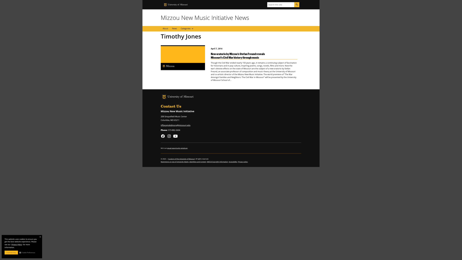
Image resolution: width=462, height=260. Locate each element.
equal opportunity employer (177, 148)
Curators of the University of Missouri (181, 159)
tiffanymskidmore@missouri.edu (175, 125)
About (165, 28)
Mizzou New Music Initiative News (205, 18)
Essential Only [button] (11, 253)
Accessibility (233, 162)
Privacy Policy (16, 244)
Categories (187, 28)
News (174, 28)
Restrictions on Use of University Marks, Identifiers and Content (183, 162)
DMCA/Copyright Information (217, 162)
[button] (27, 252)
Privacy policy (243, 162)
